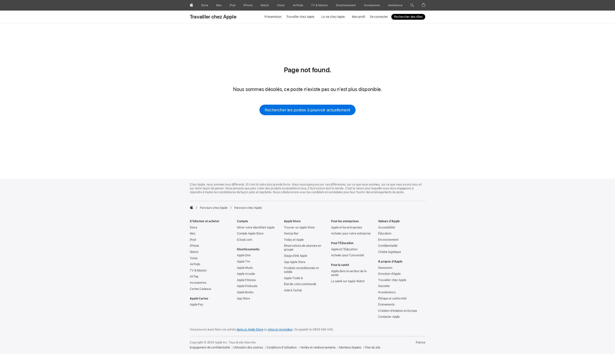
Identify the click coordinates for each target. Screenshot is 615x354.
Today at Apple (294, 239)
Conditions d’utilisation (282, 347)
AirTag (194, 276)
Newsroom (385, 268)
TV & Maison (198, 270)
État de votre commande (300, 284)
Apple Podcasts (247, 286)
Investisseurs (386, 292)
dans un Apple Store (250, 329)
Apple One (244, 255)
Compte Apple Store (250, 233)
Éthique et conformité (392, 298)
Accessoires (198, 282)
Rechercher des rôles (408, 16)
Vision (194, 258)
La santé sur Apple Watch (348, 281)
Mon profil (358, 16)
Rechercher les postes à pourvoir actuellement (307, 110)
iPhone (194, 245)
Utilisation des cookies (248, 347)
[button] (412, 5)
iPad (193, 239)
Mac (193, 233)
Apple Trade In (293, 278)
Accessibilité (386, 227)
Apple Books (245, 292)
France (420, 342)
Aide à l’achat (293, 290)
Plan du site (372, 347)
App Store (243, 298)
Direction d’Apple (389, 274)
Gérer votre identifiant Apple (256, 227)
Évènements (386, 304)
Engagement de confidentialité (210, 347)
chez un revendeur (280, 329)
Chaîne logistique (389, 252)
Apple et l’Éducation (344, 249)
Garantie (384, 286)
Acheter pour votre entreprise (351, 233)
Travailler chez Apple (213, 17)
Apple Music (245, 268)
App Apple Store (294, 262)
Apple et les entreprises (346, 227)
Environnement (388, 239)
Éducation (384, 233)
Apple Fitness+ (246, 280)
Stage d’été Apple (295, 256)
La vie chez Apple (333, 16)
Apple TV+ (244, 261)
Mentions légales (350, 347)
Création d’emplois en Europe (397, 310)
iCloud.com (244, 239)
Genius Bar (291, 233)
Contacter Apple (389, 316)
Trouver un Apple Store (299, 227)
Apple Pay (196, 304)
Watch (194, 252)
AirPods (195, 264)
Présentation (273, 16)
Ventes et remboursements (318, 347)
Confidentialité (387, 245)
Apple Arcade (246, 274)
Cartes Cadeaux (200, 289)
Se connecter (379, 16)
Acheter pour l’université (347, 255)
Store (193, 227)
